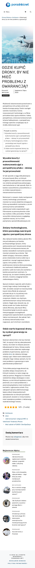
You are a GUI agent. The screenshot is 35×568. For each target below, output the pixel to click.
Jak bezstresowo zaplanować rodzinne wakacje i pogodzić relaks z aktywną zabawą (19, 461)
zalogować (18, 437)
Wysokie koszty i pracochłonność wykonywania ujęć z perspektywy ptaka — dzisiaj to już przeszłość (17, 135)
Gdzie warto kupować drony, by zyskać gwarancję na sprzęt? (17, 150)
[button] (30, 12)
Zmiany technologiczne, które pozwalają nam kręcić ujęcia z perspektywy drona (16, 143)
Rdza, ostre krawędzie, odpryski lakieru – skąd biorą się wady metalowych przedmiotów (19, 476)
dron (10, 354)
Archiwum (15, 17)
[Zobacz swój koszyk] (25, 12)
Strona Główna (6, 17)
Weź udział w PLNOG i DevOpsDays (18, 424)
